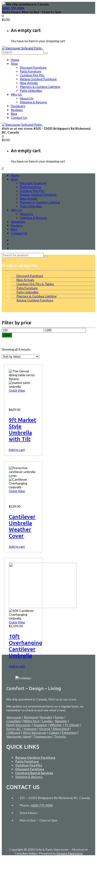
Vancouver (13, 717)
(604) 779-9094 (13, 8)
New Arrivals (29, 83)
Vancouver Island (18, 736)
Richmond (31, 717)
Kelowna (30, 729)
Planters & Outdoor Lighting (40, 87)
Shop (14, 63)
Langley (48, 721)
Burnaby (46, 717)
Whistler (56, 725)
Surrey (59, 717)
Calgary (54, 732)
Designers (18, 106)
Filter (7, 335)
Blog (14, 114)
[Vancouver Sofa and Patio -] (22, 48)
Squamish (40, 725)
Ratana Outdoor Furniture (38, 79)
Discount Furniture (33, 67)
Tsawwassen (42, 736)
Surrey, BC (14, 729)
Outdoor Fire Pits (32, 75)
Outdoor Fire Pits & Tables (35, 284)
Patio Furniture (30, 71)
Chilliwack (13, 732)
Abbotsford (61, 729)
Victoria (44, 729)
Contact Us (19, 117)
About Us (26, 98)
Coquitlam (13, 721)
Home (15, 60)
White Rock (31, 721)
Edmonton (69, 732)
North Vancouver (18, 725)
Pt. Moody (72, 725)
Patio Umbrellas (31, 90)
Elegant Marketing (70, 853)
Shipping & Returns (33, 102)
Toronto (60, 736)
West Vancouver (34, 732)
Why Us (16, 94)
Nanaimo (61, 721)
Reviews (17, 110)
